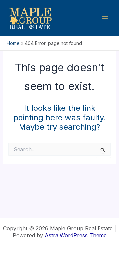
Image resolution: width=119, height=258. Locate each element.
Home (13, 43)
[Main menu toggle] (105, 18)
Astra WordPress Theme (76, 235)
